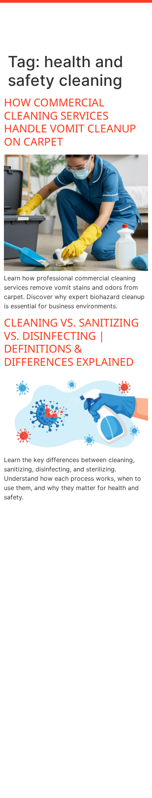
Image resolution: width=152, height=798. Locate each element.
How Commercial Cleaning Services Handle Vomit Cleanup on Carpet (70, 122)
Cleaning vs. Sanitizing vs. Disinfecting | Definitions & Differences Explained (71, 342)
